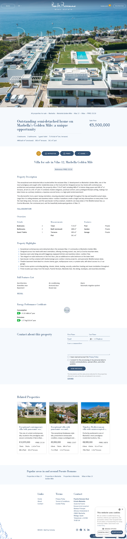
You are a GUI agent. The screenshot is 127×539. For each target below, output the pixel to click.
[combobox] (92, 339)
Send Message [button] (76, 368)
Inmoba (52, 530)
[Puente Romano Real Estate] (63, 6)
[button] (110, 529)
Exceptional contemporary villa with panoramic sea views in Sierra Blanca (31, 429)
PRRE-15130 (91, 113)
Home (40, 499)
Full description (24, 209)
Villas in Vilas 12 (87, 476)
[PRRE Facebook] (81, 530)
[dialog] (110, 522)
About (40, 501)
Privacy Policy (93, 357)
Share (82, 153)
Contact (40, 504)
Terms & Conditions (63, 501)
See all (20, 293)
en (19, 6)
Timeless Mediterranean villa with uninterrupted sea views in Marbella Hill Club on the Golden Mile (95, 430)
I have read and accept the (84, 357)
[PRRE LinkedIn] (88, 530)
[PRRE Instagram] (77, 530)
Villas (83, 113)
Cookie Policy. (101, 525)
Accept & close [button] (117, 532)
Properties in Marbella (71, 476)
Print (68, 153)
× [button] (122, 509)
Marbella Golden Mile (64, 113)
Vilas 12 (76, 113)
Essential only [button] (103, 532)
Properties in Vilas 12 (34, 476)
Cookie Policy (60, 504)
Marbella (52, 113)
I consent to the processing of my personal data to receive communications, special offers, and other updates (88, 362)
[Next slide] (122, 53)
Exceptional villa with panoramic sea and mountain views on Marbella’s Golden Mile (61, 430)
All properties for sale (39, 113)
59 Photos (52, 153)
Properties (119, 6)
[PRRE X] (85, 530)
